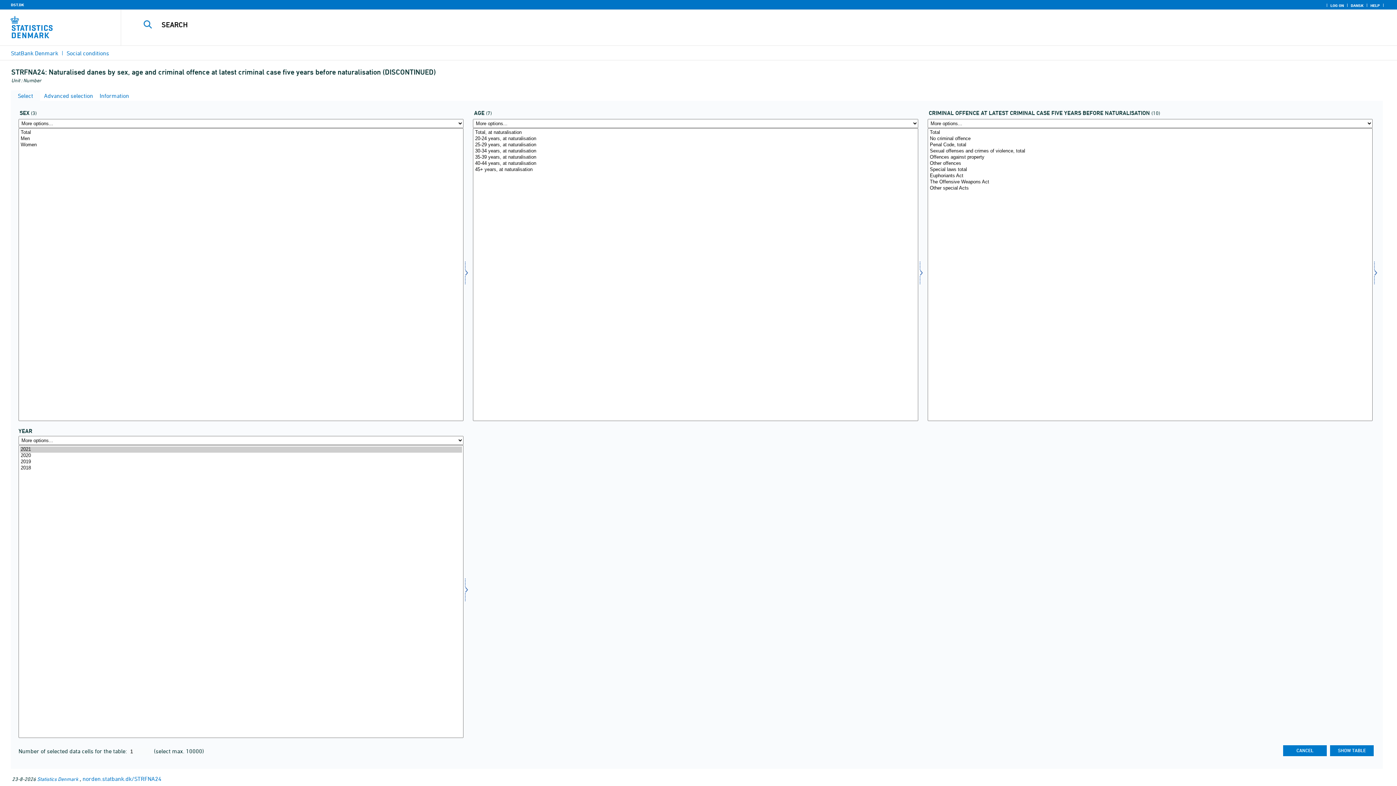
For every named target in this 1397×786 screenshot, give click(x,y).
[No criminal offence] (1150, 139)
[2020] (241, 456)
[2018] (241, 468)
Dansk (1357, 5)
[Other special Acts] (1150, 188)
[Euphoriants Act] (1150, 176)
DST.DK (17, 4)
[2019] (241, 462)
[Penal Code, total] (1150, 145)
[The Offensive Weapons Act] (1150, 182)
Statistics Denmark (57, 779)
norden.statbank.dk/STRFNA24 (122, 778)
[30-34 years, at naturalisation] (695, 151)
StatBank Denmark (34, 53)
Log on (1337, 5)
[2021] (241, 449)
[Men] (241, 139)
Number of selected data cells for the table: (73, 751)
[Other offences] (1150, 163)
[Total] (241, 133)
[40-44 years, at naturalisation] (695, 163)
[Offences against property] (1150, 157)
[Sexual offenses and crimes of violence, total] (1150, 151)
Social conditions (88, 53)
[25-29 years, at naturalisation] (695, 145)
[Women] (241, 145)
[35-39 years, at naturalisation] (695, 157)
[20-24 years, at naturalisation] (695, 139)
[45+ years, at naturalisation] (695, 170)
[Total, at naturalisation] (695, 133)
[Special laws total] (1150, 170)
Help (1375, 5)
